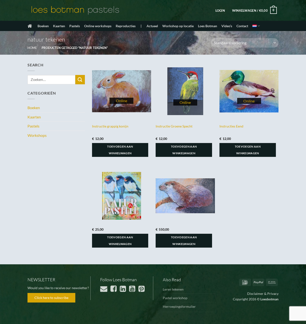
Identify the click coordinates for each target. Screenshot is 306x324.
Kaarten (59, 26)
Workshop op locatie (178, 26)
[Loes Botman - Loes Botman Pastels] (75, 10)
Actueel (152, 26)
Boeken (43, 26)
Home (32, 48)
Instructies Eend (231, 126)
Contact (242, 26)
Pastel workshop (175, 298)
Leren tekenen (173, 289)
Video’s (226, 26)
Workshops (37, 135)
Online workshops (97, 26)
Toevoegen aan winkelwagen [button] (120, 150)
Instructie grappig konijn (110, 126)
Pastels (74, 26)
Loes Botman (207, 26)
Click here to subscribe (51, 298)
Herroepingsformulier (179, 306)
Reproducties (126, 26)
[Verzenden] (80, 79)
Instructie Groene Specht (174, 126)
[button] (220, 10)
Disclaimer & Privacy (263, 294)
